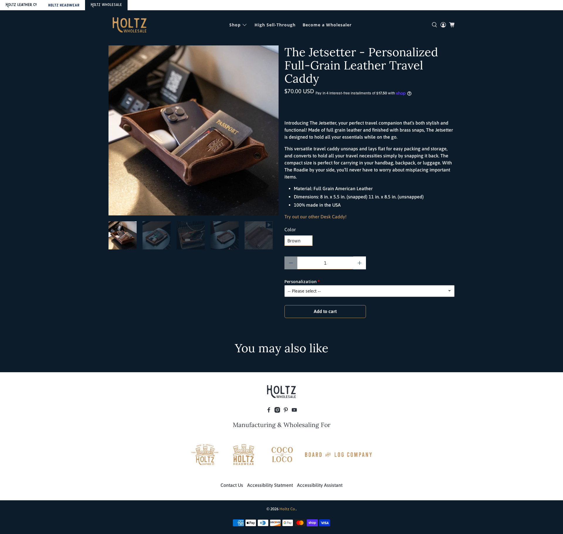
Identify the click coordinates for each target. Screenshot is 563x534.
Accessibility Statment (270, 485)
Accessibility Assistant (319, 485)
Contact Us (232, 485)
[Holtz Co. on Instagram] (277, 411)
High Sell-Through (275, 25)
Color (290, 229)
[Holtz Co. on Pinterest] (286, 411)
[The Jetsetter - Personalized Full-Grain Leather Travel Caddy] (193, 130)
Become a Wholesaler (327, 25)
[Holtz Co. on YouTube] (294, 411)
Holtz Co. (287, 509)
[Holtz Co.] (129, 25)
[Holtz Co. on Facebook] (269, 411)
